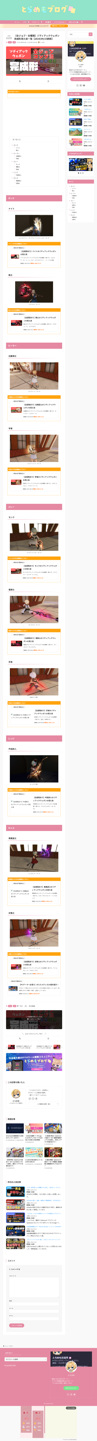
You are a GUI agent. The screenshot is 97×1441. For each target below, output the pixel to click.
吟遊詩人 (18, 175)
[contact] (84, 85)
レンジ (16, 172)
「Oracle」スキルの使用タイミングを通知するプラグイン (44, 1213)
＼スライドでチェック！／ (80, 79)
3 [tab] (82, 173)
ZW (14, 42)
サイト (11, 1316)
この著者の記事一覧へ (44, 1104)
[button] (20, 81)
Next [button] (90, 164)
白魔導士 (18, 156)
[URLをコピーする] (48, 81)
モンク (18, 164)
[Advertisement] (34, 117)
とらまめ (16, 1101)
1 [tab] (78, 173)
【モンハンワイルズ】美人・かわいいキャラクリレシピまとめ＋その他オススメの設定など (54, 1239)
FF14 (10, 42)
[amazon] (36, 1098)
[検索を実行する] (90, 34)
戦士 (17, 150)
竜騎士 (18, 167)
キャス (16, 178)
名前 (10, 1301)
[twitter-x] (33, 1098)
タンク (16, 145)
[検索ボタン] (82, 22)
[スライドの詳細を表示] (80, 164)
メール (11, 1308)
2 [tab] (80, 173)
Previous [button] (71, 164)
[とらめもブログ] (48, 9)
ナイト (18, 148)
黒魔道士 (18, 181)
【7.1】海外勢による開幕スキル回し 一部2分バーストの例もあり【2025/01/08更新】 (52, 1187)
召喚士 (18, 183)
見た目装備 (32, 1006)
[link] (30, 1098)
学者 (17, 159)
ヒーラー (17, 153)
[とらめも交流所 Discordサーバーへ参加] (34, 1062)
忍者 (17, 169)
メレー (16, 161)
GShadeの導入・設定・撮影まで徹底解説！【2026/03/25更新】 (46, 1200)
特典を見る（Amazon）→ (59, 26)
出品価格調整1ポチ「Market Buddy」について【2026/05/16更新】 (47, 1226)
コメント (12, 1276)
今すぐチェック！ (71, 1388)
